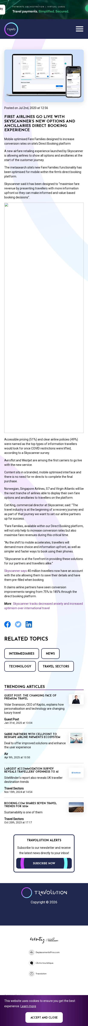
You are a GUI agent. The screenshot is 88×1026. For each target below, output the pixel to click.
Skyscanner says (16, 571)
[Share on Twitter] (18, 627)
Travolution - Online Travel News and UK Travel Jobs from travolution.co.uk (44, 892)
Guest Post (11, 719)
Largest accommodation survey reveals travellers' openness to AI (31, 770)
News (50, 653)
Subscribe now (44, 863)
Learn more (28, 1006)
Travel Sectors (56, 666)
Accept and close (44, 1018)
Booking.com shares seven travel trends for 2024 (30, 805)
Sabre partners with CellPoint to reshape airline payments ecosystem (32, 736)
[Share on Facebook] (7, 627)
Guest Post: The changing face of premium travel (30, 697)
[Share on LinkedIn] (29, 627)
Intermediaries (21, 653)
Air (6, 754)
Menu (79, 28)
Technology (20, 666)
